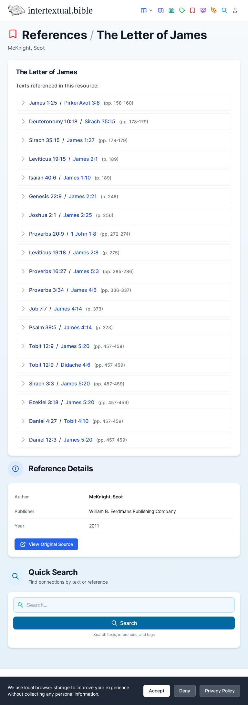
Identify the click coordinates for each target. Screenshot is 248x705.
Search (128, 623)
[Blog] (214, 10)
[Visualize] (203, 10)
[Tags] (182, 10)
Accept (156, 690)
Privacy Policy (220, 690)
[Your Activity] (235, 10)
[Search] (224, 10)
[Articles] (171, 10)
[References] (192, 10)
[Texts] (147, 10)
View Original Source (51, 544)
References (54, 34)
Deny (184, 690)
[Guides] (161, 10)
